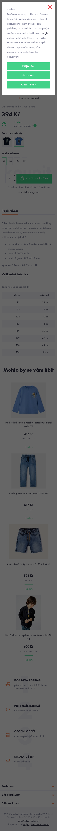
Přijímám (28, 66)
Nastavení (28, 75)
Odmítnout (28, 84)
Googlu (44, 33)
